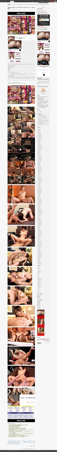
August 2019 (39, 204)
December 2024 (40, 146)
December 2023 (40, 157)
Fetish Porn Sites (39, 295)
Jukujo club (39, 280)
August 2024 (39, 150)
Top (42, 450)
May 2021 (39, 185)
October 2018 (39, 213)
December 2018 (40, 211)
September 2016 (40, 235)
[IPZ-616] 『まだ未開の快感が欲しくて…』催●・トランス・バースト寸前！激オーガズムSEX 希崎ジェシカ (43, 118)
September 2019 (40, 203)
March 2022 (39, 176)
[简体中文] (51, 1)
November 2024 (40, 147)
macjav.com (38, 301)
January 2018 (39, 221)
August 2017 (39, 225)
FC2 (20, 1)
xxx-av (39, 107)
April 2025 (39, 143)
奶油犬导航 (38, 297)
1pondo (38, 96)
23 (48, 82)
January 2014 (39, 263)
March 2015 (39, 251)
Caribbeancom (40, 98)
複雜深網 (38, 296)
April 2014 (39, 261)
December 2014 (40, 254)
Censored (12, 1)
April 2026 (39, 132)
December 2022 (40, 168)
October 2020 (39, 191)
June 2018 (39, 216)
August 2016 (39, 236)
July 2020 (39, 194)
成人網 (29, 1)
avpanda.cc (38, 305)
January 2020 (39, 199)
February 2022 (40, 177)
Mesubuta (45, 102)
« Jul (37, 84)
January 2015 (39, 253)
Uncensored (16, 1)
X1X (37, 107)
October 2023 (39, 159)
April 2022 (39, 175)
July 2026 (39, 129)
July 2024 (39, 151)
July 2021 (39, 183)
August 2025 (39, 139)
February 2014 (40, 262)
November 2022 (40, 169)
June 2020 (39, 195)
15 (46, 81)
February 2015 (40, 252)
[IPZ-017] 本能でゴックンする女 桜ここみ (43, 123)
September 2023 (40, 160)
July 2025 (39, 140)
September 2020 (40, 192)
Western (46, 106)
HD (22, 1)
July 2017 (39, 226)
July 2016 (39, 237)
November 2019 (40, 201)
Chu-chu (46, 99)
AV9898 (39, 270)
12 (41, 81)
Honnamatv (39, 278)
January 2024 (39, 156)
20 (43, 82)
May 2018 (39, 217)
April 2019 (39, 207)
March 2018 (39, 219)
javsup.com (38, 302)
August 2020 (39, 193)
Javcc (9, 4)
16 (48, 81)
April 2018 (39, 218)
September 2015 (40, 246)
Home (8, 1)
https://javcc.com (40, 10)
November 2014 (40, 255)
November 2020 (40, 190)
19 (41, 82)
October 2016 (39, 234)
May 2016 (39, 239)
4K (26, 1)
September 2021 (40, 181)
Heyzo (42, 100)
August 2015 (39, 247)
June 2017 (39, 227)
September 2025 (40, 138)
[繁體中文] (52, 1)
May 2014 (39, 260)
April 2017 (39, 229)
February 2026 (40, 134)
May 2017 (39, 228)
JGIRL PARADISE (40, 279)
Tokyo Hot (39, 286)
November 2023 (40, 158)
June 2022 (39, 173)
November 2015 (40, 244)
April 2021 (39, 186)
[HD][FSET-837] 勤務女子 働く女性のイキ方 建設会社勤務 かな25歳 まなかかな (19, 435)
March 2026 (39, 133)
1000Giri (42, 96)
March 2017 (39, 230)
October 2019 (39, 202)
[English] (54, 1)
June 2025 (39, 141)
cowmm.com (38, 303)
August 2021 (39, 182)
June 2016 (39, 238)
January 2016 (39, 242)
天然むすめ (43, 107)
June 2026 (39, 130)
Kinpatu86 (39, 282)
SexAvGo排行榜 (39, 298)
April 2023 (39, 164)
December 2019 (40, 200)
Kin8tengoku (46, 101)
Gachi (48, 99)
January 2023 (39, 167)
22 (46, 82)
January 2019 (39, 210)
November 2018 (40, 212)
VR (24, 1)
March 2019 (39, 208)
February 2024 (40, 155)
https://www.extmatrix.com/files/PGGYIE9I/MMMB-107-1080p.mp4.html (17, 83)
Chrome (44, 99)
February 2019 (40, 209)
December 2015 (40, 243)
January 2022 (39, 178)
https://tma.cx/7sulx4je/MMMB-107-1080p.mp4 (14, 82)
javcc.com (17, 450)
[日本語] (55, 1)
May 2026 (39, 131)
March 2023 (39, 165)
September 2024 (40, 149)
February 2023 (40, 166)
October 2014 (39, 256)
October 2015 (39, 245)
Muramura (39, 103)
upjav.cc (38, 304)
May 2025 (39, 142)
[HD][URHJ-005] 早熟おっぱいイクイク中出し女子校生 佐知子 (17, 436)
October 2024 (39, 148)
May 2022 (39, 174)
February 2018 (40, 220)
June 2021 (39, 184)
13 (43, 81)
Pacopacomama (40, 104)
